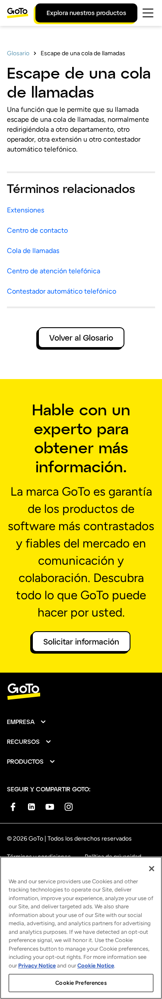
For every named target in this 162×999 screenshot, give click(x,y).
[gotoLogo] (18, 13)
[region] (81, 928)
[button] (27, 722)
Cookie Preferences (80, 983)
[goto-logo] (81, 692)
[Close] (151, 868)
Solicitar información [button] (81, 641)
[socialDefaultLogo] (13, 806)
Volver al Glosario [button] (81, 337)
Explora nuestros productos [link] (86, 12)
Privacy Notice (37, 965)
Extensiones (25, 210)
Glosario (18, 53)
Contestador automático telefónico (61, 291)
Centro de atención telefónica (53, 271)
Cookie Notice (95, 965)
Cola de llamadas (33, 251)
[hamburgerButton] (148, 13)
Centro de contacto (37, 230)
